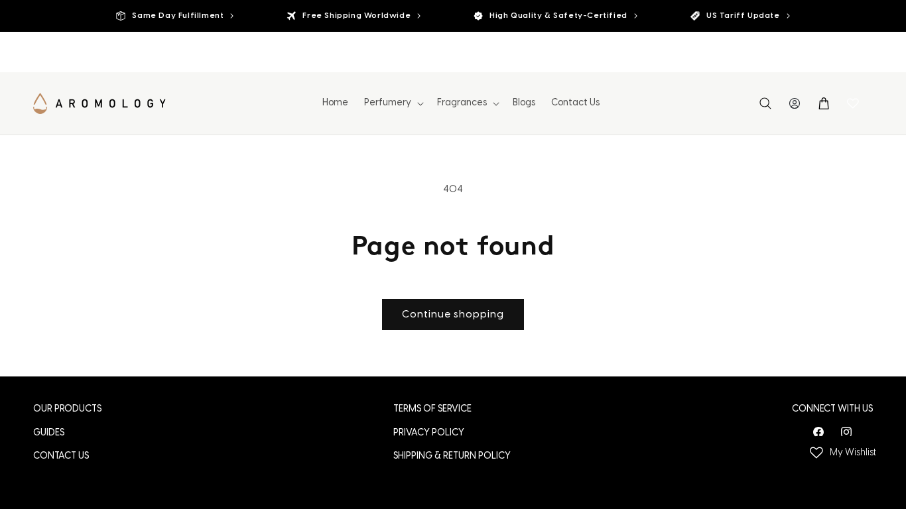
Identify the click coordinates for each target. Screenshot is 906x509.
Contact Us (61, 456)
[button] (392, 103)
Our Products (67, 409)
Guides (48, 433)
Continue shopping (453, 315)
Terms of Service (432, 409)
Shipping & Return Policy (452, 456)
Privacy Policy (428, 433)
